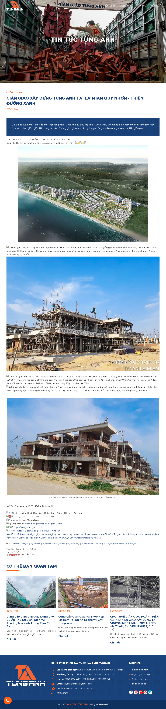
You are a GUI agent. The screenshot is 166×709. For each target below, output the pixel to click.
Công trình (15, 92)
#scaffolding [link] (129, 534)
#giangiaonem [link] (77, 534)
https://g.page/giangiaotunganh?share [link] (43, 524)
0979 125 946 (104, 679)
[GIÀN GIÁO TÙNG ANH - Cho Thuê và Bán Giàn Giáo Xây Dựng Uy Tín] (22, 6)
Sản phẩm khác (138, 684)
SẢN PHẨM (93, 6)
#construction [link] (142, 534)
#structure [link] (11, 538)
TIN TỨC (142, 6)
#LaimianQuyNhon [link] (64, 538)
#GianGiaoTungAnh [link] (112, 534)
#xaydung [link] (25, 534)
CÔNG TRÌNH (126, 6)
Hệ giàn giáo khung (140, 675)
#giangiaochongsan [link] (59, 534)
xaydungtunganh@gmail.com (78, 684)
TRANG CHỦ (60, 6)
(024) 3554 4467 (72, 679)
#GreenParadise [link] (82, 538)
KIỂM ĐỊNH (109, 6)
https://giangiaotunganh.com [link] (28, 527)
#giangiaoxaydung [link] (39, 534)
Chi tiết (11, 639)
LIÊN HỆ (155, 6)
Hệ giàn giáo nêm (139, 670)
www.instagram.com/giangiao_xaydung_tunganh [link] (35, 531)
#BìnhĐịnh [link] (96, 538)
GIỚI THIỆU (77, 6)
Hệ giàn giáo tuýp (139, 679)
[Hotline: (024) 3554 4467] (8, 700)
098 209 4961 (89, 679)
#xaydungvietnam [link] (93, 534)
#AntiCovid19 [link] (12, 534)
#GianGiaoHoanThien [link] (27, 538)
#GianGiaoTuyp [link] (46, 538)
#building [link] (154, 534)
